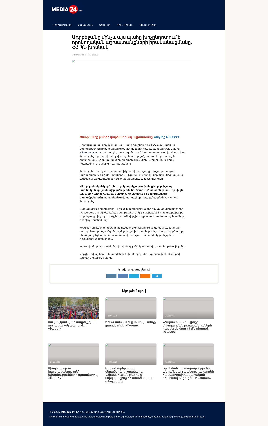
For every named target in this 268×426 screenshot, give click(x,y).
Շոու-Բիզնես (125, 24)
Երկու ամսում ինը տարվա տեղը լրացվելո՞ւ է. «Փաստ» (130, 323)
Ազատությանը (90, 152)
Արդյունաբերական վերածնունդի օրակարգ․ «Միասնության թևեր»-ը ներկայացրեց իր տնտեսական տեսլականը (129, 374)
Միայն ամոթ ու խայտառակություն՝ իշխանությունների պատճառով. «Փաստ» (73, 373)
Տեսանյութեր (147, 24)
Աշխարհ (104, 24)
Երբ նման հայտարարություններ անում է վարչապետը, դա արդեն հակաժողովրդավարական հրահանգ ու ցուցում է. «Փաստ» (188, 373)
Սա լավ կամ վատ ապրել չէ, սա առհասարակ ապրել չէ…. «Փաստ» (72, 325)
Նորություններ (62, 24)
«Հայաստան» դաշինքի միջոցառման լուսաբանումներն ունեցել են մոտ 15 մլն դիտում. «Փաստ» (187, 327)
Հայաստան (85, 24)
